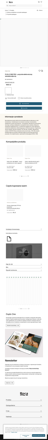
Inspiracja (8, 416)
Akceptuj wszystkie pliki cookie (38, 435)
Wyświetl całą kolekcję (11, 325)
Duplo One (9, 158)
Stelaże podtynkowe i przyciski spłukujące (17, 12)
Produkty (12, 10)
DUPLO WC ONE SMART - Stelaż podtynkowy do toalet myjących (14, 162)
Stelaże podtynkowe (11, 202)
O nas (7, 411)
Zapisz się (8, 382)
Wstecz (40, 10)
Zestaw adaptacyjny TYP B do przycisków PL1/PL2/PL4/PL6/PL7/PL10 (14, 207)
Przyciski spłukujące (11, 14)
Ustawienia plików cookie (25, 436)
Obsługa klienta (10, 405)
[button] (7, 6)
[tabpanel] (24, 42)
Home (6, 10)
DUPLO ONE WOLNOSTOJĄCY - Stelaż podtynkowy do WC (32, 162)
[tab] (24, 229)
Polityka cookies (14, 432)
